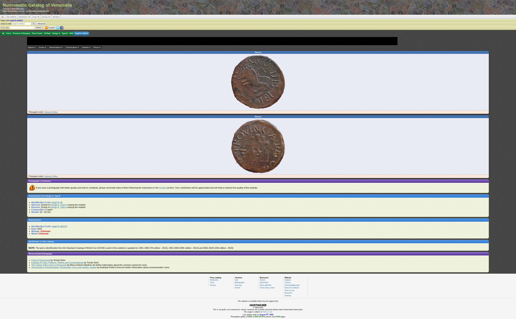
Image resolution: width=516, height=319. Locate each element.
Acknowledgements (292, 285)
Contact (162, 188)
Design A (55, 205)
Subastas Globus (51, 112)
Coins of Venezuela (40, 260)
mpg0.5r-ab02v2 (59, 226)
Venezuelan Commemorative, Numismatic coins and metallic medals (64, 267)
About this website (292, 288)
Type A (63, 205)
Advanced (41, 24)
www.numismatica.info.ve (13, 11)
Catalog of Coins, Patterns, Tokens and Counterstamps (57, 262)
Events (237, 288)
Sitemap (288, 296)
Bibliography (239, 282)
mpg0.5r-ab (57, 202)
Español (52, 28)
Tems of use (289, 290)
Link (236, 280)
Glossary (238, 285)
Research (288, 293)
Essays (45, 17)
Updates (288, 280)
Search (262, 280)
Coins (35, 17)
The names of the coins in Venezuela (49, 265)
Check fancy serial (267, 288)
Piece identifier (265, 285)
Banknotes (23, 17)
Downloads (264, 282)
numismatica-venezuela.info (37, 11)
